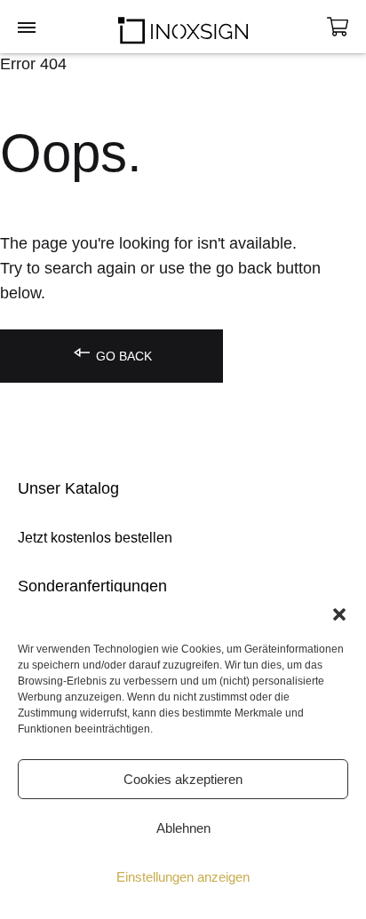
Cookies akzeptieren (183, 779)
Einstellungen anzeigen (183, 876)
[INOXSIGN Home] (183, 26)
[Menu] (27, 28)
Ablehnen (183, 828)
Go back (122, 356)
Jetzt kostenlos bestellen (95, 537)
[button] (339, 614)
